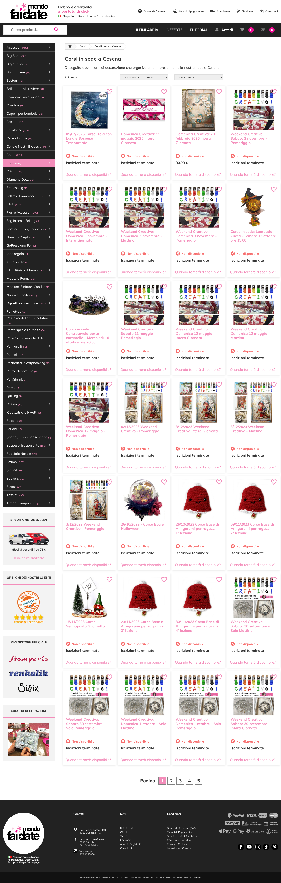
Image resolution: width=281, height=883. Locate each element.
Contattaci (271, 11)
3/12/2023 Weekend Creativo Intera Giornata (197, 428)
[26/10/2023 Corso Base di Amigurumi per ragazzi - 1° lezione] (199, 500)
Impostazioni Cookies (179, 848)
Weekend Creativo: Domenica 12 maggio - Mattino (250, 333)
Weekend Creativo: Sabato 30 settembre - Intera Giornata (250, 723)
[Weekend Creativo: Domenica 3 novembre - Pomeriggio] (199, 207)
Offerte (124, 832)
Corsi (83, 46)
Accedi (227, 30)
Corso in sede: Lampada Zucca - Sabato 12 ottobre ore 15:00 (253, 235)
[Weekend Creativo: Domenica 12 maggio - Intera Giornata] (199, 305)
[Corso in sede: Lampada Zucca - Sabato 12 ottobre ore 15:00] (254, 207)
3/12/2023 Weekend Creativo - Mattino (247, 428)
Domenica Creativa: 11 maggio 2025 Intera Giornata (140, 138)
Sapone (15, 421)
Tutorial (124, 836)
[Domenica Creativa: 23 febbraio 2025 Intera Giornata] (199, 110)
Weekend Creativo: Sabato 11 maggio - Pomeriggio (138, 333)
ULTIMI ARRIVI (146, 30)
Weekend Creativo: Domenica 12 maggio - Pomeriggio (85, 430)
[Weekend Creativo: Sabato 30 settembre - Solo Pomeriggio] (89, 695)
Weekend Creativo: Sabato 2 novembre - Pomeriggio (249, 138)
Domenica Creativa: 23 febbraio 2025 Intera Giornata (195, 138)
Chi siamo (247, 11)
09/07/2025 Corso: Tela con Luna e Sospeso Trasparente (89, 138)
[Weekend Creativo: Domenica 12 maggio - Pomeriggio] (89, 402)
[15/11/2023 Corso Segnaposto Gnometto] (89, 597)
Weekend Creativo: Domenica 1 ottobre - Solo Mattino (143, 723)
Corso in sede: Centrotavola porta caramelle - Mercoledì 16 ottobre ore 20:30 (87, 335)
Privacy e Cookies (177, 844)
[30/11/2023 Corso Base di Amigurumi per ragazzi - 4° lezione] (199, 597)
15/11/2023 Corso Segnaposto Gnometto (85, 624)
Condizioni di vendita (179, 840)
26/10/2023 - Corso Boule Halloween (142, 526)
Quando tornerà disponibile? (88, 174)
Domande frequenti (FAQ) (181, 828)
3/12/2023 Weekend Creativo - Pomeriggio (85, 526)
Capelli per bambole (25, 113)
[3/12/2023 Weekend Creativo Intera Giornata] (199, 402)
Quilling (14, 396)
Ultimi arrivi (126, 828)
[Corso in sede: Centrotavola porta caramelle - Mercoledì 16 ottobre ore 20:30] (89, 305)
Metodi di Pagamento (179, 832)
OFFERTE (174, 30)
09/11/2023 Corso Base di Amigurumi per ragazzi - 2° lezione (252, 528)
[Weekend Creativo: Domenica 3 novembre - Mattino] (144, 207)
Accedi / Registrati (130, 844)
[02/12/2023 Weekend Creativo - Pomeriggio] (144, 402)
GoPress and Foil (21, 245)
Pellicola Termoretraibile (27, 338)
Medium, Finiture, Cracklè (28, 287)
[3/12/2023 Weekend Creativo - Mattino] (254, 402)
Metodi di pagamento (191, 11)
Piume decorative (22, 371)
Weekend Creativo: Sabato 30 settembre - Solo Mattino (250, 626)
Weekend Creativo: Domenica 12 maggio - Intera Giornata (195, 333)
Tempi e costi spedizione (29, 557)
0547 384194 (87, 842)
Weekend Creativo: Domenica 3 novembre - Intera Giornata (86, 235)
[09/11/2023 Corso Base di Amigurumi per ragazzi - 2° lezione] (254, 500)
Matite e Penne (21, 278)
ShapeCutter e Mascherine (29, 437)
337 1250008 (87, 854)
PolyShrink (16, 379)
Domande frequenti (155, 11)
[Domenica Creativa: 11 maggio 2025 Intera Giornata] (144, 110)
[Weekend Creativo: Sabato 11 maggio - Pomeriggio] (144, 305)
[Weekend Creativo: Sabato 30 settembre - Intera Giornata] (254, 695)
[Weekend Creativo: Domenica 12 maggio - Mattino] (254, 305)
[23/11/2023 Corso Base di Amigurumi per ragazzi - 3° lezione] (144, 597)
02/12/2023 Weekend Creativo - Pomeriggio (140, 428)
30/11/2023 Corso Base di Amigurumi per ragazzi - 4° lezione (197, 626)
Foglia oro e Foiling (23, 221)
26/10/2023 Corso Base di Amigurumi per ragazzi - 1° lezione (197, 528)
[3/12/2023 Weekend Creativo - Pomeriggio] (89, 500)
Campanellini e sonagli (26, 97)
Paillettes (16, 311)
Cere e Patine (19, 138)
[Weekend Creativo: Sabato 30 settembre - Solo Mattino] (254, 597)
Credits (197, 877)
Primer (13, 388)
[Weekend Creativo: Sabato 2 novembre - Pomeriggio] (254, 110)
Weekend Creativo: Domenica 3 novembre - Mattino (141, 235)
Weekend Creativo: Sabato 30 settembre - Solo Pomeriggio (85, 723)
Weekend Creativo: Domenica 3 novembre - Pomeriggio (196, 235)
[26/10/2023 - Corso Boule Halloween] (144, 500)
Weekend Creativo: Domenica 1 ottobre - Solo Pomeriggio (198, 723)
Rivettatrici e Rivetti (24, 412)
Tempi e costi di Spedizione (182, 836)
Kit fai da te (18, 262)
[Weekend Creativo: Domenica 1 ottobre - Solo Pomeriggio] (199, 695)
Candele (15, 105)
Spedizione (223, 11)
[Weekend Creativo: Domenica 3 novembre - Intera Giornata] (89, 207)
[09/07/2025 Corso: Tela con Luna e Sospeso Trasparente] (89, 110)
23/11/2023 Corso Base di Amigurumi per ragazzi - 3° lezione (142, 626)
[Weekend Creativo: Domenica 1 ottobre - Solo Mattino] (144, 695)
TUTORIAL (199, 30)
